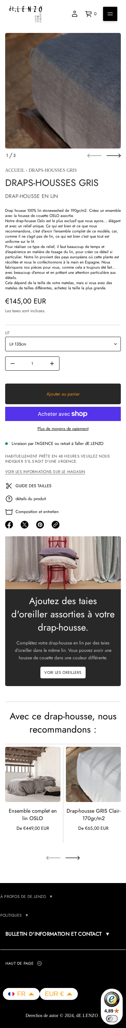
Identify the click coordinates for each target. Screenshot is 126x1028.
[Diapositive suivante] (114, 156)
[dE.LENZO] (26, 13)
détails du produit (31, 499)
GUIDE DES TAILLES (33, 486)
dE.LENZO (87, 1015)
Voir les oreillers (62, 672)
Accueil (15, 170)
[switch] (112, 1018)
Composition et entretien (37, 512)
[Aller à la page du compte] (75, 14)
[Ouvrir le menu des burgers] (110, 14)
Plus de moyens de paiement (63, 429)
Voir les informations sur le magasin (45, 471)
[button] (21, 994)
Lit (7, 332)
